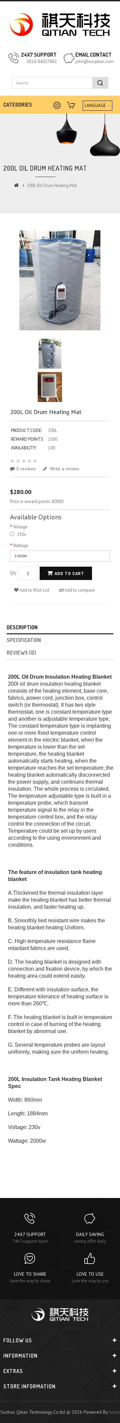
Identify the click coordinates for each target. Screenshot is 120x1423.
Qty (13, 573)
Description (22, 627)
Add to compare (79, 590)
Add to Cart (69, 573)
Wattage (20, 545)
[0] (72, 106)
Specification (24, 640)
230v (21, 534)
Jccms (114, 1412)
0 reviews (26, 469)
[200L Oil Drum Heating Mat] (60, 280)
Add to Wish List (34, 590)
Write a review (64, 469)
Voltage (20, 527)
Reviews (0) (21, 652)
